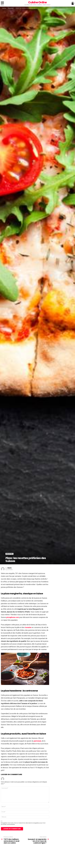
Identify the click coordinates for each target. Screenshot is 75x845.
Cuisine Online (37, 2)
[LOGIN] (72, 3)
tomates (28, 627)
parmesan (37, 741)
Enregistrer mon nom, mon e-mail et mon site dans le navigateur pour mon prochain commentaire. (23, 823)
